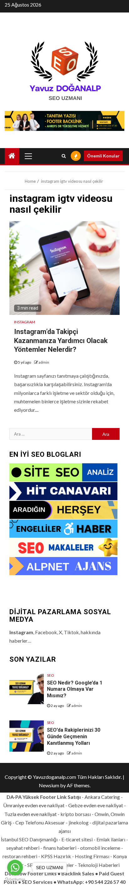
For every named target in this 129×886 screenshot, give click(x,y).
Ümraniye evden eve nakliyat (33, 805)
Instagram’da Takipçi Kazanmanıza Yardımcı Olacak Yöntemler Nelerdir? (61, 340)
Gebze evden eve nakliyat (95, 805)
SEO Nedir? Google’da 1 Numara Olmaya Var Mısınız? (74, 689)
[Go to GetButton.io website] (15, 880)
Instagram (24, 322)
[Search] (64, 156)
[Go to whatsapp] (15, 867)
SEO (50, 675)
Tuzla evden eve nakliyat (30, 814)
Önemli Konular (103, 155)
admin (44, 362)
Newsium (49, 785)
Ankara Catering (102, 797)
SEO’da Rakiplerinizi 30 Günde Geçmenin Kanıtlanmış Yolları (73, 736)
